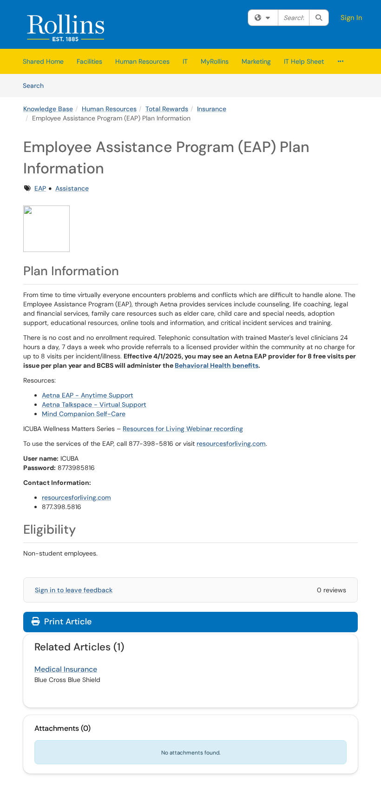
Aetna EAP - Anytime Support (87, 395)
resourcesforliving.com (231, 443)
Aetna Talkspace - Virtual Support (94, 404)
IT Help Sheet (304, 61)
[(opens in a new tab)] (66, 26)
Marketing (256, 61)
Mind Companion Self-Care (83, 414)
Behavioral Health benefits (216, 365)
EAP (40, 188)
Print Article (67, 621)
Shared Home (43, 61)
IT (185, 61)
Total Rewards (166, 109)
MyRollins (215, 61)
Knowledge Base (48, 109)
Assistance (72, 188)
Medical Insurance (65, 669)
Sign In (351, 17)
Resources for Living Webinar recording (183, 428)
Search (36, 85)
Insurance (211, 109)
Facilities (89, 61)
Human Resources (142, 61)
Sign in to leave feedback (73, 590)
